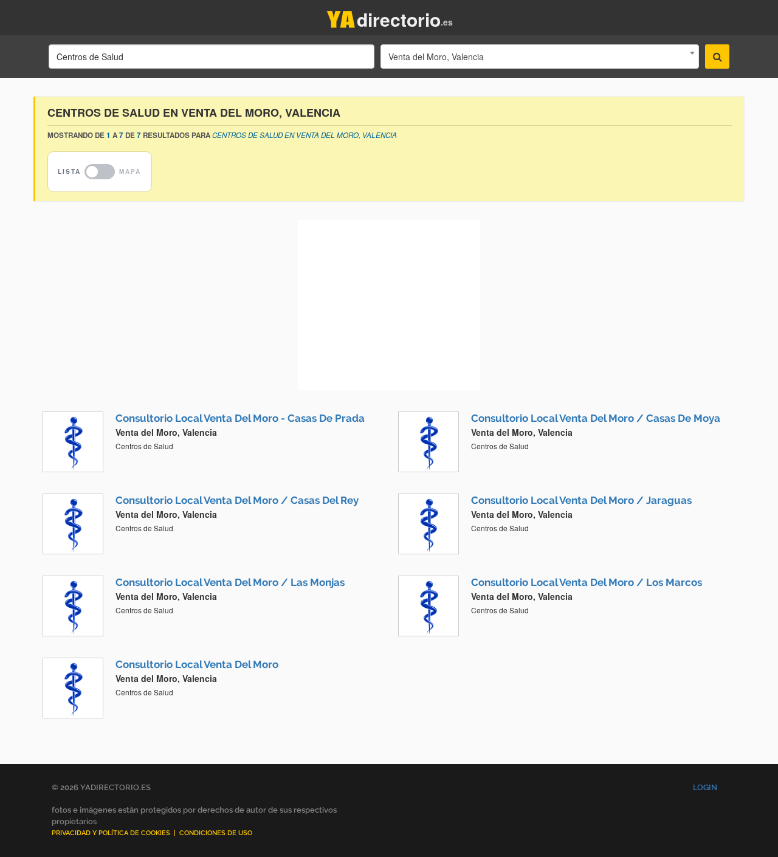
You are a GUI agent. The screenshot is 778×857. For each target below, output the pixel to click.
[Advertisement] (389, 305)
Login (705, 787)
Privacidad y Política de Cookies (111, 833)
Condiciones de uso (215, 833)
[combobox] (539, 56)
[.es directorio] (341, 17)
